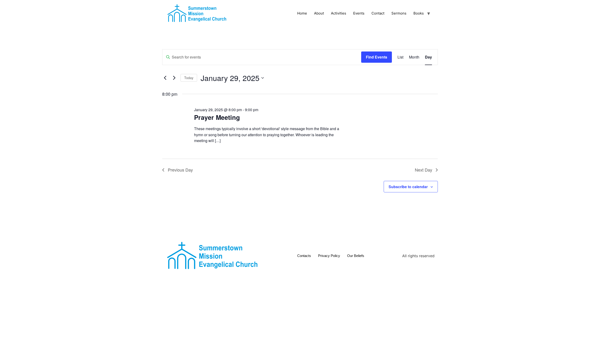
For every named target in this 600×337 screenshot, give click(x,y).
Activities (338, 13)
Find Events (376, 57)
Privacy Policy (329, 256)
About (319, 13)
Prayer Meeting (217, 117)
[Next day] (174, 78)
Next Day (423, 170)
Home (302, 13)
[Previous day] (165, 78)
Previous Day (180, 170)
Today (188, 77)
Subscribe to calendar (408, 186)
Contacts (304, 256)
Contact (377, 13)
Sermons (398, 13)
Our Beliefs (355, 256)
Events (358, 13)
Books (418, 13)
